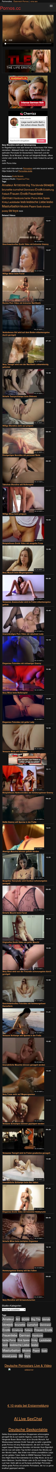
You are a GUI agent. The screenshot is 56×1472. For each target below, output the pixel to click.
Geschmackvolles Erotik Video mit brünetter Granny (25, 244)
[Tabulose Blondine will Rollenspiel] (28, 470)
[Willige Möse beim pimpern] (28, 500)
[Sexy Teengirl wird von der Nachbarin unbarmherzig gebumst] (28, 350)
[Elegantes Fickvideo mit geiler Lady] (28, 708)
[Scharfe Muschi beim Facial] (28, 898)
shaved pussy (9, 1356)
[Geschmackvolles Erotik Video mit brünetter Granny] (28, 230)
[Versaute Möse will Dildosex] (28, 737)
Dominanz (29, 189)
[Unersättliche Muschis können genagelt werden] (28, 1050)
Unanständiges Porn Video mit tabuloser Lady (22, 634)
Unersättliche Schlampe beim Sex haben (20, 1182)
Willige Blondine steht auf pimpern (17, 425)
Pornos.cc (10, 7)
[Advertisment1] (28, 92)
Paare (32, 206)
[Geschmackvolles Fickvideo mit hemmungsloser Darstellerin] (28, 989)
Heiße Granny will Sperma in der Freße (19, 822)
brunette (7, 189)
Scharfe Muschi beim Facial (14, 912)
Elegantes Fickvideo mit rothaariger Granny (21, 663)
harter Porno (31, 198)
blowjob (49, 185)
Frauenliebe (35, 193)
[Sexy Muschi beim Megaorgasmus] (28, 558)
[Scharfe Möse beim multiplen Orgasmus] (28, 1227)
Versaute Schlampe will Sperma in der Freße (21, 1035)
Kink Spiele (44, 198)
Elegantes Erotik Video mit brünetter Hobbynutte (24, 1211)
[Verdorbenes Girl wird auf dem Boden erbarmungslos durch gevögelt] (28, 318)
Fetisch (6, 193)
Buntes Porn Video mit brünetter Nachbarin (21, 303)
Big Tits (30, 185)
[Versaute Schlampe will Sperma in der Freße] (28, 1021)
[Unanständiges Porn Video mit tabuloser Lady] (28, 620)
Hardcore (18, 198)
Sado (39, 206)
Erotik (39, 189)
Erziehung (48, 189)
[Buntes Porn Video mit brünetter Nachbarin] (28, 289)
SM (10, 210)
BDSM (22, 185)
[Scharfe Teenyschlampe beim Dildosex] (28, 382)
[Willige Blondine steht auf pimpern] (28, 411)
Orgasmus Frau (22, 179)
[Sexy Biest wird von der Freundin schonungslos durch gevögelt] (28, 957)
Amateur (7, 185)
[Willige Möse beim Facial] (28, 259)
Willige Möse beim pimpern (14, 514)
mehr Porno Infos (9, 163)
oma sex (34, 1)
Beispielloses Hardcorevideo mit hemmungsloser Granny (27, 792)
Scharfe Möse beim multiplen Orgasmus (20, 1241)
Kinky (5, 202)
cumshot (18, 189)
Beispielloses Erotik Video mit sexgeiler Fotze (22, 543)
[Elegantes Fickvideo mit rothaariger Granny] (28, 649)
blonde (39, 185)
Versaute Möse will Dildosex (14, 751)
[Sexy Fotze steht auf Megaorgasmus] (28, 1080)
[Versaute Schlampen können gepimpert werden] (28, 1109)
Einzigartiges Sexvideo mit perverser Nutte (21, 455)
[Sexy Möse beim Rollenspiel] (28, 678)
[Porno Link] (28, 61)
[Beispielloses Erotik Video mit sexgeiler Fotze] (28, 529)
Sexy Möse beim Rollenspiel (14, 692)
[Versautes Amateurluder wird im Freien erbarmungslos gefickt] (28, 588)
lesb (23, 202)
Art (16, 185)
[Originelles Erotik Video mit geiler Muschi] (28, 928)
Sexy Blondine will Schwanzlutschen (18, 1300)
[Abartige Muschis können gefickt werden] (28, 837)
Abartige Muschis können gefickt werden (20, 851)
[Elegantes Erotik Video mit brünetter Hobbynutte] (28, 1197)
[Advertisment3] (28, 759)
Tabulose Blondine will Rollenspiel (17, 484)
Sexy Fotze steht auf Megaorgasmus (18, 1094)
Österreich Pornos (20, 1)
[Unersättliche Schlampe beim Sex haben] (28, 1168)
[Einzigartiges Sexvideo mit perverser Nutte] (28, 441)
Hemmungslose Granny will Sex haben (19, 1270)
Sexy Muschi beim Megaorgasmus (17, 572)
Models (24, 206)
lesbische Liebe (36, 202)
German (7, 198)
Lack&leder (14, 202)
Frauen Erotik (19, 193)
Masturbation (11, 206)
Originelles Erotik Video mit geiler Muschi (20, 942)
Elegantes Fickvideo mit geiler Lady (18, 722)
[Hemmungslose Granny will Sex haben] (28, 1256)
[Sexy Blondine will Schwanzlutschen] (28, 1286)
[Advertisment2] (28, 127)
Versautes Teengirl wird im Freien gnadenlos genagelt (26, 1153)
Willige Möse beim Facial (13, 273)
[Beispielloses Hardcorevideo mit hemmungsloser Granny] (28, 778)
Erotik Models (17, 176)
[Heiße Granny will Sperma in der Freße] (28, 808)
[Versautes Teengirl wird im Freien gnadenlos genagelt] (28, 1139)
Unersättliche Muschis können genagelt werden (23, 1064)
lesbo (49, 202)
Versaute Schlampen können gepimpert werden (23, 1123)
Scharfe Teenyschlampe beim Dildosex (19, 396)
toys (15, 210)
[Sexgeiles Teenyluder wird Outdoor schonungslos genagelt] (28, 866)
